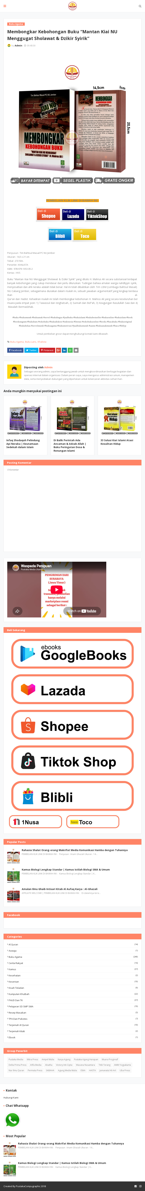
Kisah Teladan (73, 987)
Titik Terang (104, 1064)
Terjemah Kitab (73, 1031)
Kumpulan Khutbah (73, 994)
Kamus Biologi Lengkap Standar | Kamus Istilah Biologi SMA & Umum (66, 869)
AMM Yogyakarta (122, 1064)
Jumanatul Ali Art (108, 1070)
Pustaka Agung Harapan (86, 1059)
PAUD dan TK (73, 1000)
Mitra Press (32, 1059)
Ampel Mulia (48, 1059)
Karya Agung (64, 1059)
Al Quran (73, 944)
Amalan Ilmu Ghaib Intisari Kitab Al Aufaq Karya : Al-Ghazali (59, 889)
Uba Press (125, 1070)
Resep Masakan (73, 1012)
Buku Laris (30, 341)
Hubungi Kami (11, 1097)
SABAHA (50, 1070)
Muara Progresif (110, 1059)
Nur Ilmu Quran (16, 1070)
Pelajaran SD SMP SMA (73, 1006)
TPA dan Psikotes (73, 1018)
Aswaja (73, 950)
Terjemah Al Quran (73, 1025)
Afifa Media (35, 1064)
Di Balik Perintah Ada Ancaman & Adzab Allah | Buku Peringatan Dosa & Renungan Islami (70, 445)
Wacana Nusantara (85, 1064)
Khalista (42, 341)
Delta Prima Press (17, 1064)
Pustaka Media (16, 1059)
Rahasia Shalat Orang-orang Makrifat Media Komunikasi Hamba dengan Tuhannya (75, 850)
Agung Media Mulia (67, 1070)
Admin (18, 45)
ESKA (83, 1070)
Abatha (48, 1064)
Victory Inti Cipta (64, 1064)
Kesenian (73, 981)
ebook (73, 1037)
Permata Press (35, 1070)
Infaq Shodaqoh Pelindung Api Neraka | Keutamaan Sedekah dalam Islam (23, 444)
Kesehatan (73, 975)
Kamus (73, 969)
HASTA (92, 1070)
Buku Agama (17, 341)
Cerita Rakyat (73, 963)
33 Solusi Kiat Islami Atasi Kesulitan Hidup (117, 442)
